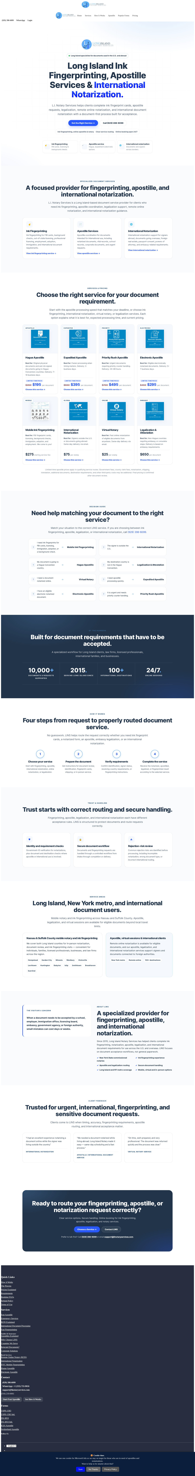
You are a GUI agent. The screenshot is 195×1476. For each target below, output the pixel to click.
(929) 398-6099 (137, 532)
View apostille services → (88, 253)
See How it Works (33, 1399)
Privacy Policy (110, 1469)
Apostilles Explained (9, 1336)
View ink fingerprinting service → (41, 253)
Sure (80, 1469)
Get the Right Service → (83, 123)
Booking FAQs (7, 1297)
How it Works (7, 1282)
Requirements (7, 1293)
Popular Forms (123, 16)
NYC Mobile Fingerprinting (13, 1365)
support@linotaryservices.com (118, 1237)
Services (88, 16)
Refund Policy (7, 1301)
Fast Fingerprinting (9, 1329)
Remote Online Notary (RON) (14, 1357)
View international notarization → (143, 250)
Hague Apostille (85, 564)
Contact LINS (111, 1229)
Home (79, 16)
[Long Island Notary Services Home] (94, 7)
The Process (6, 1286)
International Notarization (150, 547)
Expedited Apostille (153, 579)
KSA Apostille (7, 1425)
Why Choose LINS (9, 1340)
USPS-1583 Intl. (8, 1414)
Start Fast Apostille (11, 1399)
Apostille (111, 16)
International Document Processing (15, 1326)
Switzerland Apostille (10, 1429)
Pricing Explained (8, 1290)
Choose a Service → (87, 1229)
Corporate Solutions (9, 1351)
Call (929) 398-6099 (113, 123)
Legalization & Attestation (150, 564)
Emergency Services (9, 1318)
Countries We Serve (9, 1343)
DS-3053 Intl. (7, 1422)
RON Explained (8, 1322)
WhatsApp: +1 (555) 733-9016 (15, 1386)
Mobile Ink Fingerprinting (80, 547)
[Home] (66, 18)
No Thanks (93, 1469)
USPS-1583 (6, 1411)
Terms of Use (6, 1304)
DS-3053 (5, 1418)
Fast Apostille (6, 1315)
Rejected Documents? (10, 1347)
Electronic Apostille (83, 594)
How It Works (99, 16)
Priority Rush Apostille (152, 594)
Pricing (135, 16)
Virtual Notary (86, 579)
